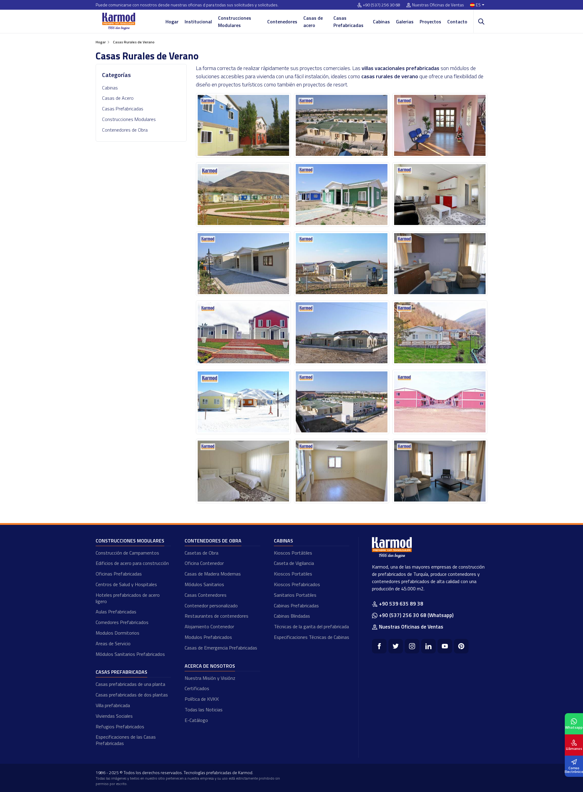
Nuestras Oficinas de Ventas (438, 5)
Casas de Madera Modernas (213, 573)
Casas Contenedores (206, 595)
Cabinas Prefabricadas (296, 605)
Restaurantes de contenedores (216, 615)
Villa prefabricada (113, 705)
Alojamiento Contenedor (209, 626)
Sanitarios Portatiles (295, 595)
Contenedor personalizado (211, 605)
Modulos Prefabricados (208, 637)
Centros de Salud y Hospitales (126, 584)
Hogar (172, 21)
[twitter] (395, 646)
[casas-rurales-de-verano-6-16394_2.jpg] (439, 471)
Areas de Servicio (113, 643)
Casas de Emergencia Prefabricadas (221, 647)
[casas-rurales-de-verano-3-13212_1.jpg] (341, 263)
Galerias (405, 21)
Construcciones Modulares (234, 21)
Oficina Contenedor (204, 563)
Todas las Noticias (204, 709)
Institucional (198, 21)
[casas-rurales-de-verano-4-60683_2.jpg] (439, 332)
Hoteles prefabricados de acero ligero (128, 598)
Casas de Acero (118, 98)
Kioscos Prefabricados (297, 584)
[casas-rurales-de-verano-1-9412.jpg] (243, 125)
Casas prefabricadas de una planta (130, 684)
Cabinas (381, 21)
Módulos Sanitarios (204, 584)
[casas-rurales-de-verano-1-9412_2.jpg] (439, 125)
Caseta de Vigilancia (294, 563)
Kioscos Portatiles (293, 573)
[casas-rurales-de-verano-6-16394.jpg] (243, 471)
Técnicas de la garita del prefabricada (311, 626)
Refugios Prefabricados (120, 726)
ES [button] (478, 5)
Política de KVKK (202, 699)
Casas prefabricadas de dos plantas (132, 694)
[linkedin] (428, 646)
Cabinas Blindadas (292, 615)
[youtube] (445, 646)
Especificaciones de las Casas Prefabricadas (126, 740)
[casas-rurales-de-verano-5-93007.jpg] (243, 402)
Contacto (457, 21)
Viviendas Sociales (114, 716)
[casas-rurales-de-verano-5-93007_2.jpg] (439, 402)
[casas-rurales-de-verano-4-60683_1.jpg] (341, 332)
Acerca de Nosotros (210, 666)
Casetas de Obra (201, 552)
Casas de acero (313, 21)
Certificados (197, 688)
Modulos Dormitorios (117, 632)
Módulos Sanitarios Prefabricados (130, 654)
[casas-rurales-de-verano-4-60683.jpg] (243, 332)
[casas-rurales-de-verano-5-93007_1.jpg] (341, 402)
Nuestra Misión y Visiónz (210, 678)
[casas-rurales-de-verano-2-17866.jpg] (243, 194)
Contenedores (282, 21)
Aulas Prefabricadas (116, 611)
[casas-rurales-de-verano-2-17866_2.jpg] (439, 194)
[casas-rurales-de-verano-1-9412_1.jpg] (341, 125)
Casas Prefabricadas (348, 21)
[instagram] (412, 646)
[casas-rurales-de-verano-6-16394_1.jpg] (341, 471)
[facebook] (379, 646)
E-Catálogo (196, 720)
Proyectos (430, 21)
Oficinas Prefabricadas (119, 573)
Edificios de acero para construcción (132, 563)
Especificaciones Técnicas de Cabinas (311, 637)
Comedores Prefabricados (122, 622)
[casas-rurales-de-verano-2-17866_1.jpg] (341, 194)
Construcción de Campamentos (127, 552)
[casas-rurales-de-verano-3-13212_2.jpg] (439, 263)
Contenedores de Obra (125, 129)
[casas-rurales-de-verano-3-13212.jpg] (243, 263)
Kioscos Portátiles (293, 552)
